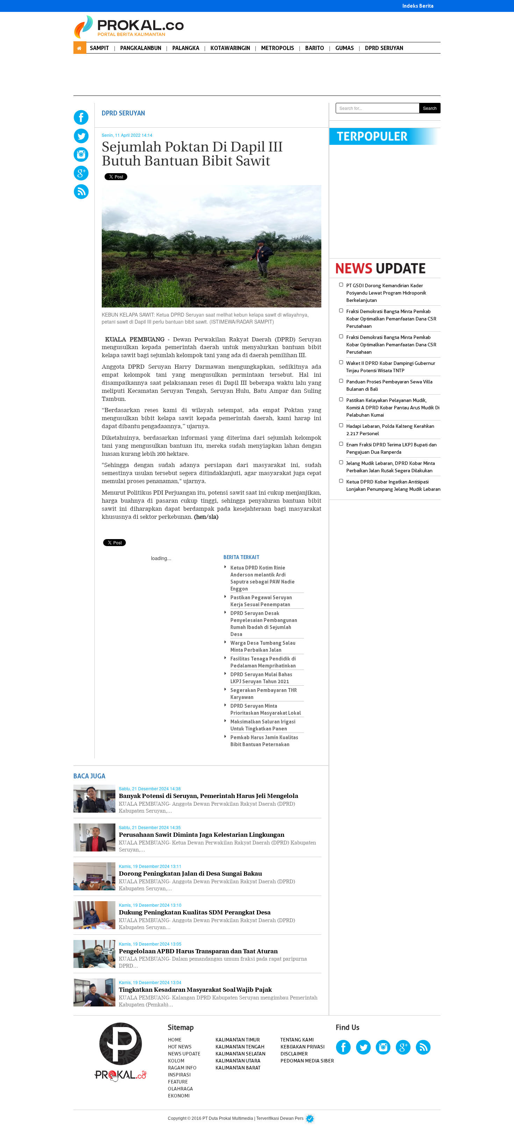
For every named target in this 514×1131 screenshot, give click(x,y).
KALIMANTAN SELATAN (240, 1053)
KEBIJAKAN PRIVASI (302, 1046)
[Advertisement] (388, 206)
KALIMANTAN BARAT (237, 1067)
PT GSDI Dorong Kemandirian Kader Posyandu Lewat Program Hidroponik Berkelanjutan (386, 293)
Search (430, 108)
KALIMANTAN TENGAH (239, 1046)
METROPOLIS (277, 47)
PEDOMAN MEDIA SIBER (307, 1060)
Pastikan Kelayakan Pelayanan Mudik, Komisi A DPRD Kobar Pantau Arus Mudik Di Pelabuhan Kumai (393, 407)
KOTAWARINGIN (230, 47)
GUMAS (344, 47)
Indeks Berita (418, 6)
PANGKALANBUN (140, 47)
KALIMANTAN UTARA (237, 1060)
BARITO (314, 47)
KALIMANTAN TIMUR (237, 1039)
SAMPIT (99, 47)
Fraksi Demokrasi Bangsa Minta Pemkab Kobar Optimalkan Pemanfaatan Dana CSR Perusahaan (391, 319)
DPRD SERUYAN (384, 47)
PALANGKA (185, 47)
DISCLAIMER (294, 1053)
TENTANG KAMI (297, 1039)
